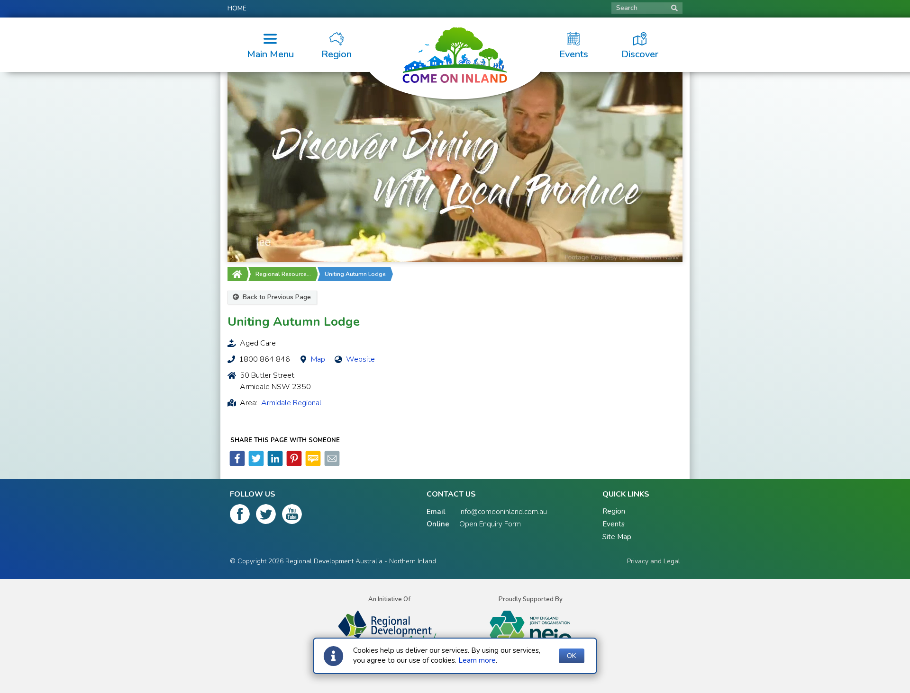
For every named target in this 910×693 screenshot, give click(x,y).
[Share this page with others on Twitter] (255, 464)
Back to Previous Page (276, 297)
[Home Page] (237, 274)
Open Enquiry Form (490, 524)
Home (237, 8)
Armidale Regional (291, 403)
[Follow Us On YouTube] (292, 516)
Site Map (616, 537)
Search (626, 7)
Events (613, 524)
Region (613, 511)
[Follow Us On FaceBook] (240, 516)
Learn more (477, 660)
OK (571, 655)
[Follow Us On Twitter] (266, 516)
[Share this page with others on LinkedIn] (274, 464)
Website (360, 359)
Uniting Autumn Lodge (355, 274)
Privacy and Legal (653, 561)
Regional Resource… (283, 274)
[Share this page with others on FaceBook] (237, 464)
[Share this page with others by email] (331, 464)
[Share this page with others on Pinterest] (293, 464)
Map (318, 359)
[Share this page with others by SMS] (312, 464)
